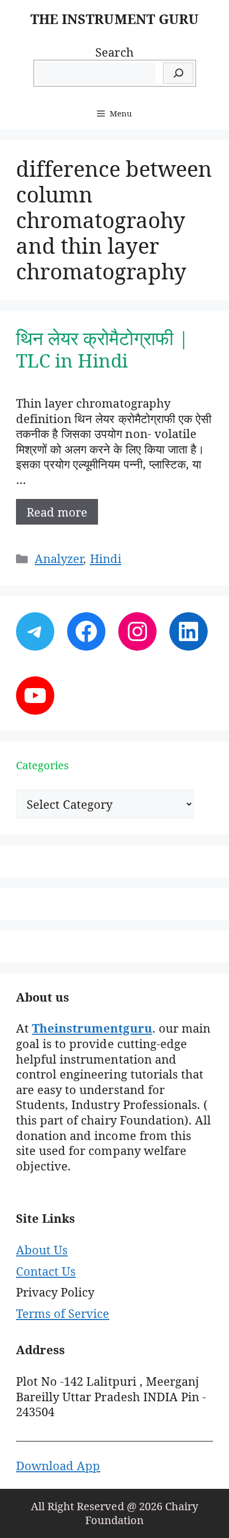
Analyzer (59, 558)
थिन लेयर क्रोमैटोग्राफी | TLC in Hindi (102, 349)
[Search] (178, 73)
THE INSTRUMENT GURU (114, 19)
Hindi (105, 558)
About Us (42, 1250)
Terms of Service (62, 1313)
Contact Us (46, 1271)
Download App (58, 1465)
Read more (57, 512)
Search (114, 52)
